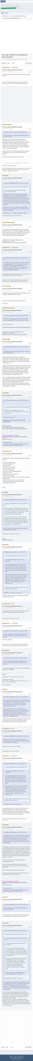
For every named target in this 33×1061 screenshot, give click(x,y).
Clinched (4, 674)
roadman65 (7, 286)
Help (10, 1056)
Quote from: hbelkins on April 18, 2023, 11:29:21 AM (15, 832)
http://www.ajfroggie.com (7, 539)
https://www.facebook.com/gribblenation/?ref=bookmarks (14, 242)
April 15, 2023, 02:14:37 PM (7, 179)
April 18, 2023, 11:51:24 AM (7, 901)
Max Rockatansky (9, 222)
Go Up (2, 1047)
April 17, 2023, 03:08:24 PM (7, 548)
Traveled (4, 676)
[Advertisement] (16, 36)
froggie (6, 492)
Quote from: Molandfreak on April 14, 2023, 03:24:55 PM (16, 697)
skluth (6, 897)
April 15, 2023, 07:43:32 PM (7, 343)
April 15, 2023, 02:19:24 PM (7, 226)
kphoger (6, 393)
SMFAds (13, 1059)
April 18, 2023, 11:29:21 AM (7, 759)
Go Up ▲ (21, 1056)
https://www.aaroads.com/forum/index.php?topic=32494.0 (16, 327)
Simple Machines (20, 1057)
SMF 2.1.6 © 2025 (13, 1057)
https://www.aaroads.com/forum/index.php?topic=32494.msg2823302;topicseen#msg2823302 (14, 427)
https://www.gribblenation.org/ (16, 240)
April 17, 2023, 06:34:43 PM (7, 654)
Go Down (3, 63)
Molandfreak (8, 124)
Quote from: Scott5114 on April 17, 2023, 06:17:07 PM (15, 630)
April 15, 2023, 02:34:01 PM (7, 251)
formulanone (8, 451)
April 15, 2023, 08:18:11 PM (7, 396)
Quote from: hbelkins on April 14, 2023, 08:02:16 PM (15, 499)
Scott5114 (7, 604)
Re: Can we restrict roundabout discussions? (12, 70)
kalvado (6, 175)
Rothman (6, 67)
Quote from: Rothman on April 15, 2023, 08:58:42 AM (15, 132)
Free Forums (18, 1059)
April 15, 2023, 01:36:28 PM (7, 128)
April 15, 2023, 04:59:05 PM (7, 312)
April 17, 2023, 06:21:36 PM (7, 627)
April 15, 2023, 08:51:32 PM (7, 455)
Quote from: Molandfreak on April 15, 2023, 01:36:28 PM (16, 183)
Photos (3, 487)
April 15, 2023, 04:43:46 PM (7, 290)
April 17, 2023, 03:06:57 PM (7, 496)
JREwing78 (7, 339)
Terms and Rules (15, 1056)
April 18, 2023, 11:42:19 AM (7, 828)
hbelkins (6, 756)
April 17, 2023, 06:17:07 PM (7, 607)
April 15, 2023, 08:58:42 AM (7, 71)
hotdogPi (6, 650)
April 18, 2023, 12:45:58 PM (7, 927)
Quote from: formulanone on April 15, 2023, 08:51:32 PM (16, 904)
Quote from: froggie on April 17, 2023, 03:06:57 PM (15, 552)
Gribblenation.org (6, 240)
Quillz (5, 689)
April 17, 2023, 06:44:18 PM (7, 693)
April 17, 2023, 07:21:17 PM (7, 732)
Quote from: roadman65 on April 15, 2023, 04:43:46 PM (16, 315)
